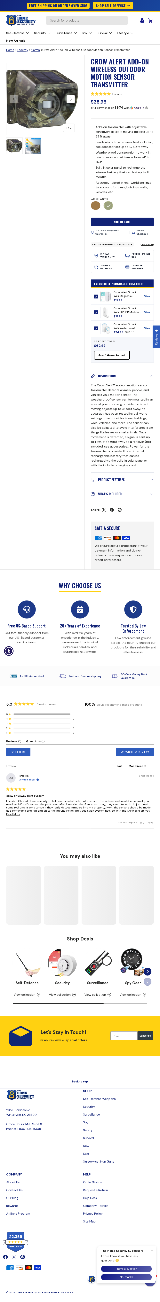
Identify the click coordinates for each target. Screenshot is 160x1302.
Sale (86, 1154)
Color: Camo (99, 199)
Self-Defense (27, 983)
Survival (88, 1138)
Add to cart (122, 222)
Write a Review (138, 753)
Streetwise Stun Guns (98, 1161)
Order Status (92, 1182)
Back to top (80, 1081)
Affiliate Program (18, 1214)
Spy (85, 1122)
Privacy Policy (93, 1214)
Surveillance (97, 983)
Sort (119, 766)
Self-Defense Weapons (99, 1099)
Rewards (12, 1206)
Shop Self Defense (111, 5)
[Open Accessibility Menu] (9, 651)
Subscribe (145, 1035)
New (86, 1146)
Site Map (89, 1221)
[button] (122, 94)
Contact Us (14, 1190)
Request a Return (95, 1190)
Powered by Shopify (62, 1292)
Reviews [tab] (13, 742)
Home (10, 50)
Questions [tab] (35, 742)
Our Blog (12, 1198)
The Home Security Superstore (33, 1292)
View (149, 297)
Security (22, 50)
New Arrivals (15, 41)
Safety (87, 1130)
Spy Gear (133, 983)
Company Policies (95, 1206)
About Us (13, 1182)
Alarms (35, 50)
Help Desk (90, 1198)
